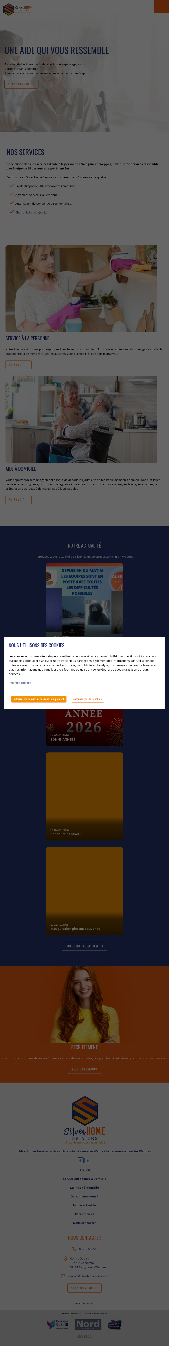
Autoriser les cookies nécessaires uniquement (38, 699)
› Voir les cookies (20, 683)
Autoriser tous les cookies (87, 699)
